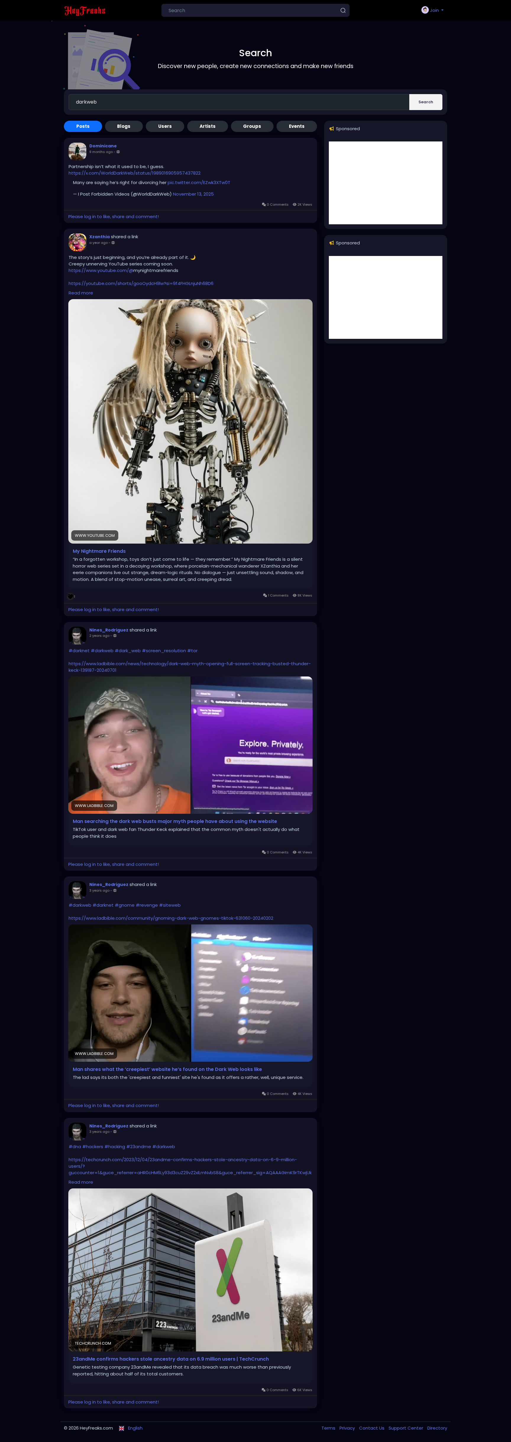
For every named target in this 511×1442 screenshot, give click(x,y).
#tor (192, 650)
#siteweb (170, 905)
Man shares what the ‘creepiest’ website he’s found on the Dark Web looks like (167, 1069)
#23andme (138, 1146)
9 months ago (101, 151)
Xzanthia (99, 237)
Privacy (347, 1428)
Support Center (406, 1428)
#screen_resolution (164, 650)
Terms (329, 1428)
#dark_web (128, 650)
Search (425, 102)
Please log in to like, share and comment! (113, 216)
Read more (81, 293)
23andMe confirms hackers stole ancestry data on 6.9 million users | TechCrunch (171, 1359)
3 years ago (99, 890)
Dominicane (103, 146)
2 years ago (99, 635)
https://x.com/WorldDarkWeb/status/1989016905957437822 (134, 173)
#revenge (147, 905)
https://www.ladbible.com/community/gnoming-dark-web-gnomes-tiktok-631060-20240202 (171, 918)
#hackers (92, 1146)
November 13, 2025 (193, 194)
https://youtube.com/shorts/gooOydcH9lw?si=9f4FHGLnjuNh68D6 (141, 283)
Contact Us (372, 1428)
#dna (75, 1146)
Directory (437, 1428)
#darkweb (102, 650)
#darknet (79, 650)
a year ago (98, 242)
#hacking (114, 1146)
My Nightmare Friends (99, 551)
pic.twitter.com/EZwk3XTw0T (199, 182)
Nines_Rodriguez (108, 630)
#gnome (125, 905)
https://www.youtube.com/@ (101, 270)
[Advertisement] (385, 182)
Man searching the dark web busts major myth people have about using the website (175, 821)
